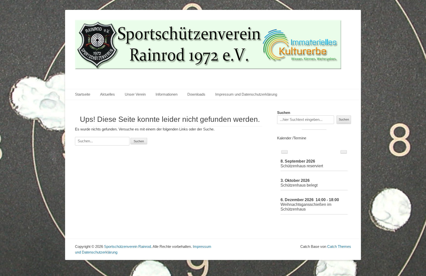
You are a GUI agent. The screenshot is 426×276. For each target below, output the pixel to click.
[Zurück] (284, 152)
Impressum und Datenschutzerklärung (246, 94)
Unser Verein (135, 94)
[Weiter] (343, 152)
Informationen (167, 94)
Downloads (196, 94)
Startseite (82, 94)
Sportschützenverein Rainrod (127, 246)
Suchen (283, 112)
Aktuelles (107, 94)
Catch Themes (339, 246)
